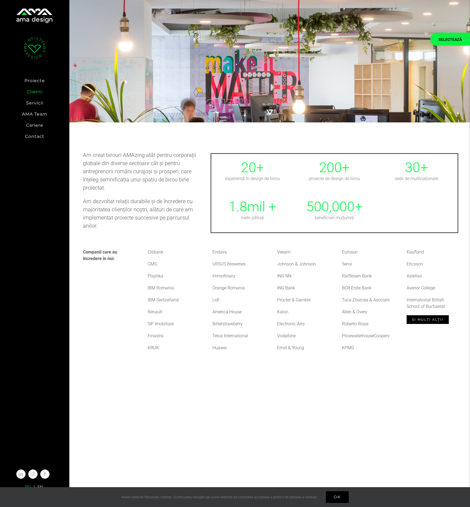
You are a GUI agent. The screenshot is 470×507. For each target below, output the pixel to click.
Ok (337, 496)
